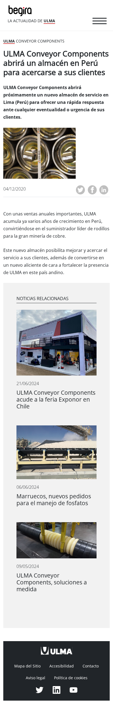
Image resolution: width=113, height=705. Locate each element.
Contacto (91, 666)
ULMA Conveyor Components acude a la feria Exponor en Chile (55, 400)
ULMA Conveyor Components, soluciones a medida (51, 582)
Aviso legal (35, 678)
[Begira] (21, 10)
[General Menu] (99, 22)
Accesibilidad (61, 666)
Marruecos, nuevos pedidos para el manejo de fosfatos (53, 499)
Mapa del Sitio (27, 666)
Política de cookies (70, 678)
